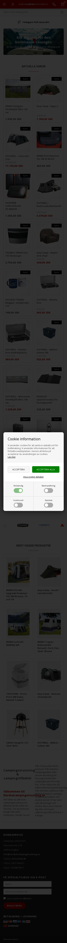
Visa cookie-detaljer (33, 476)
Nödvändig (18, 486)
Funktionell (18, 500)
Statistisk (48, 500)
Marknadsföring (48, 486)
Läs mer (12, 457)
